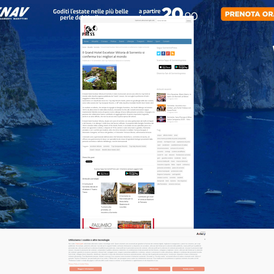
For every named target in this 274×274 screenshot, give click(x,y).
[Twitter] (159, 53)
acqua (159, 135)
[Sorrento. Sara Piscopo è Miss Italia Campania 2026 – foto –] (161, 122)
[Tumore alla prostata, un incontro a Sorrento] (109, 193)
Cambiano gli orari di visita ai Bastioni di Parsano (146, 199)
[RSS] (173, 53)
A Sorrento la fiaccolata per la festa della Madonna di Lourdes (126, 201)
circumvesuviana (163, 148)
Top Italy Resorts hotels (137, 146)
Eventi (121, 41)
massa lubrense (181, 161)
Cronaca (104, 41)
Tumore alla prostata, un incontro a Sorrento (109, 210)
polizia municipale (163, 171)
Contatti (166, 41)
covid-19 (160, 155)
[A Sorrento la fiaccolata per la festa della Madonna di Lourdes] (128, 188)
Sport (158, 41)
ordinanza (186, 164)
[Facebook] (163, 53)
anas (175, 135)
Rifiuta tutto (154, 269)
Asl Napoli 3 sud (169, 142)
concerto (160, 151)
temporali (160, 181)
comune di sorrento (177, 148)
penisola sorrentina (164, 168)
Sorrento (97, 47)
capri (159, 145)
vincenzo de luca (174, 184)
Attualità (95, 41)
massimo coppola (163, 164)
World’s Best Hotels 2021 (111, 150)
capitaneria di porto (183, 142)
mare (173, 161)
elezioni (171, 155)
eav (166, 155)
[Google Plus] (168, 53)
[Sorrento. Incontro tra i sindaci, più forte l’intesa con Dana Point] (161, 111)
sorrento (106, 146)
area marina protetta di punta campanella (171, 138)
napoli (179, 164)
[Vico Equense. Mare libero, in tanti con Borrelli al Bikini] (161, 101)
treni (167, 181)
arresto (159, 142)
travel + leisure (95, 150)
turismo (173, 181)
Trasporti (140, 41)
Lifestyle (130, 41)
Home (86, 41)
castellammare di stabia (179, 145)
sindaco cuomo (162, 177)
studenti (180, 177)
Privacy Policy (73, 264)
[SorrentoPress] (89, 30)
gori (158, 158)
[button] (205, 239)
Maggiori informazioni (86, 269)
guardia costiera (167, 158)
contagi (167, 151)
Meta (173, 164)
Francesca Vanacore (115, 60)
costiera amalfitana (178, 151)
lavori (184, 158)
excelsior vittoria (95, 146)
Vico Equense (182, 181)
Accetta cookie (188, 269)
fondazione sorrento (183, 155)
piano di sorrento (178, 168)
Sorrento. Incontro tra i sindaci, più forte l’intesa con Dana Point (179, 107)
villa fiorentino (162, 184)
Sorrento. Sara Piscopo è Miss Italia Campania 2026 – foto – (179, 118)
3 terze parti (79, 244)
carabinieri (165, 145)
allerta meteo (167, 135)
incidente (178, 158)
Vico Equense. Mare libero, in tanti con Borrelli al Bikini (179, 95)
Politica (113, 41)
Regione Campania (163, 174)
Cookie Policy (84, 264)
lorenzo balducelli (163, 161)
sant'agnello (176, 174)
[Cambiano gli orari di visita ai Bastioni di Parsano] (146, 188)
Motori (150, 41)
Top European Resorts (119, 146)
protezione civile (176, 171)
